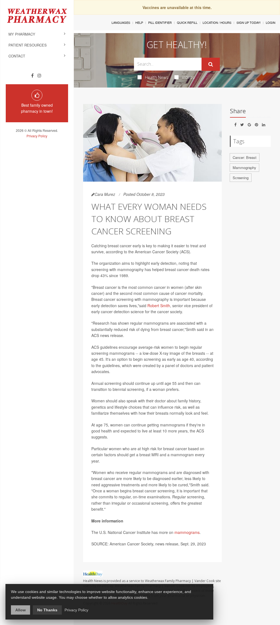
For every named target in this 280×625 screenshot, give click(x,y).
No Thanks (47, 610)
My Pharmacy (21, 34)
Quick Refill (187, 22)
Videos (188, 77)
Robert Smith (158, 305)
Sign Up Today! (249, 22)
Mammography (244, 167)
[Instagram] (39, 75)
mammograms (187, 532)
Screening (241, 177)
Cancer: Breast (244, 157)
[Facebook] (32, 75)
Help (139, 22)
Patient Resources (27, 45)
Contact (16, 56)
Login (270, 22)
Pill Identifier (160, 22)
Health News (156, 77)
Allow (20, 610)
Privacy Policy (37, 135)
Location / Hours (217, 22)
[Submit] (211, 64)
